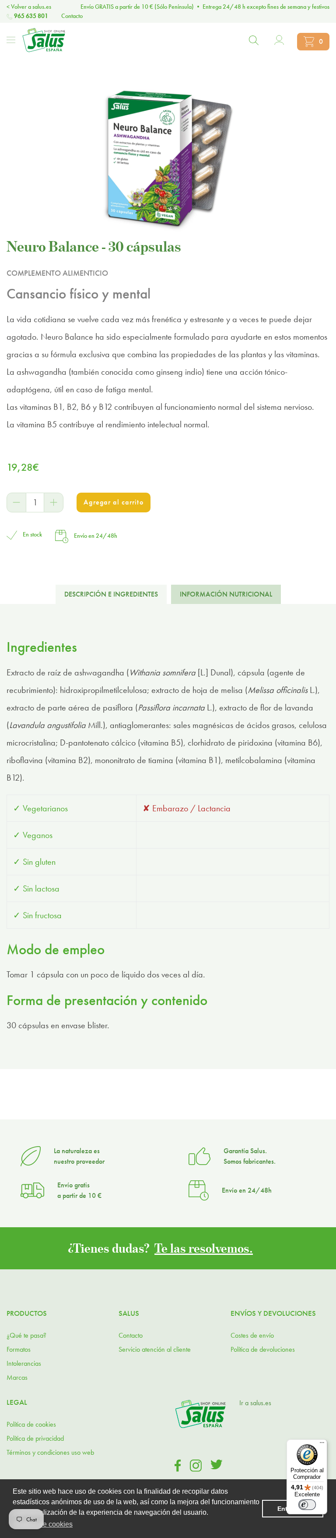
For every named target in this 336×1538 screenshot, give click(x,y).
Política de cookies (31, 1424)
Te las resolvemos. (203, 1248)
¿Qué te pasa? (26, 1335)
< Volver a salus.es (29, 7)
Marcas (17, 1377)
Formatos (19, 1349)
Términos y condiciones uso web (50, 1452)
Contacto (72, 16)
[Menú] (11, 40)
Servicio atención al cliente (155, 1349)
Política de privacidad (35, 1438)
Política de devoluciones (263, 1349)
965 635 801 (31, 16)
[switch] (307, 1504)
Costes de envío (252, 1335)
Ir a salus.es (255, 1402)
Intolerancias (24, 1363)
